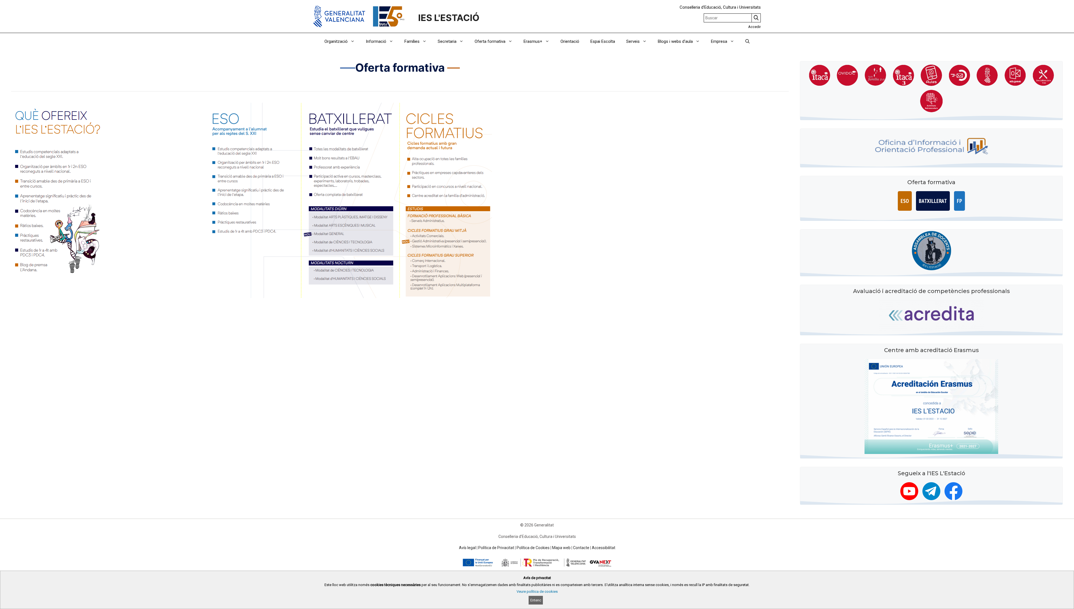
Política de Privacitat (496, 547)
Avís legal (467, 547)
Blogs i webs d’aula (675, 41)
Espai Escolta (602, 41)
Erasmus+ (533, 41)
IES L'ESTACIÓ (450, 17)
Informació (376, 41)
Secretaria (447, 41)
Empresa (719, 41)
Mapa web (561, 547)
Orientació (569, 41)
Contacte (581, 547)
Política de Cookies (533, 547)
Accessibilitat (603, 547)
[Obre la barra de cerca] (747, 41)
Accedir (754, 27)
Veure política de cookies (537, 591)
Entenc (535, 600)
